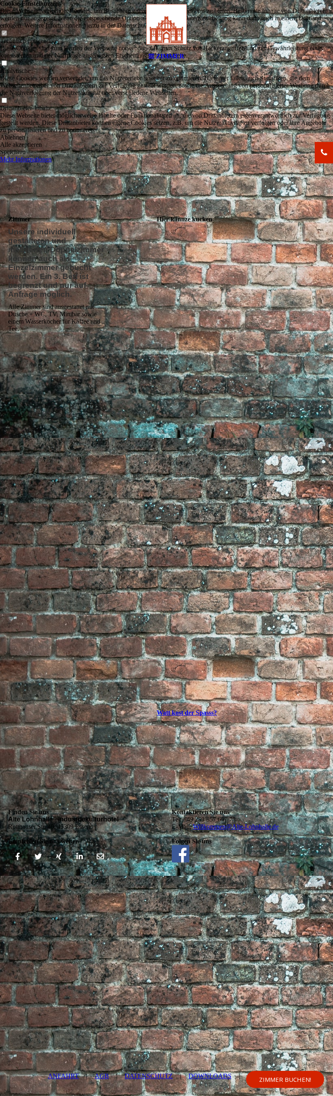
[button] (166, 137)
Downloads (209, 1075)
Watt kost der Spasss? (187, 712)
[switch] (4, 100)
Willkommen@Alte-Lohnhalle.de (236, 826)
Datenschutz (149, 1075)
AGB (102, 1075)
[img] (166, 24)
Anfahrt (63, 1075)
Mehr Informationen (26, 159)
